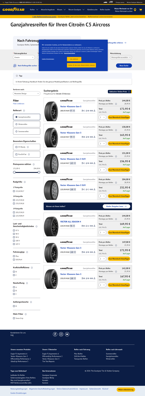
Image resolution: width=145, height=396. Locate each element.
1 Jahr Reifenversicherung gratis (44, 17)
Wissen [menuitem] (59, 10)
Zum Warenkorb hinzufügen (119, 117)
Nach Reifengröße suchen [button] (27, 65)
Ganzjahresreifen (24, 117)
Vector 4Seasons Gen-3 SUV (73, 159)
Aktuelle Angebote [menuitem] (48, 10)
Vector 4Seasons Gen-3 (70, 106)
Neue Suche (124, 65)
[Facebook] (55, 334)
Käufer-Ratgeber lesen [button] (114, 206)
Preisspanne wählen (22, 164)
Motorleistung (115, 53)
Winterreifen (22, 124)
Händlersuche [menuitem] (92, 10)
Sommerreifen (23, 131)
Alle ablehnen (74, 59)
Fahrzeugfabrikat (20, 53)
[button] (24, 110)
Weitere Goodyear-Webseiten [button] (134, 2)
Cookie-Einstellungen (48, 59)
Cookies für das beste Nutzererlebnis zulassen (81, 65)
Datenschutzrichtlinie (69, 53)
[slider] (14, 172)
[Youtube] (67, 334)
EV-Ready (21, 147)
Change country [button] (120, 2)
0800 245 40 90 (24, 2)
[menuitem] (105, 2)
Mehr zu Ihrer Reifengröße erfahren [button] (110, 43)
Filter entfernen (18, 104)
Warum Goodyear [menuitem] (74, 10)
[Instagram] (61, 334)
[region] (73, 55)
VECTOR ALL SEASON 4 (70, 221)
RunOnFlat (22, 154)
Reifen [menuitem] (32, 10)
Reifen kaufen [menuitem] (105, 10)
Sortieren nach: (18, 89)
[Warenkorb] (140, 10)
